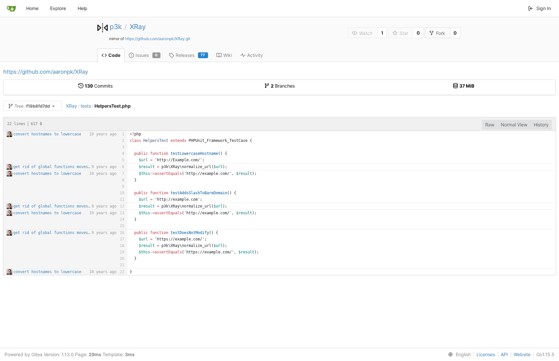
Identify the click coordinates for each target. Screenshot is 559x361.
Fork (440, 33)
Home (32, 8)
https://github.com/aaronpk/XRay (45, 72)
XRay (138, 27)
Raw (489, 124)
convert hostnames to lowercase (47, 134)
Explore (58, 8)
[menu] (458, 354)
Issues (147, 55)
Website (522, 354)
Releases (190, 55)
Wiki (227, 55)
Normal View (514, 124)
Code (114, 55)
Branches (283, 86)
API (504, 354)
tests (86, 106)
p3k (116, 27)
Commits (99, 86)
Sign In (543, 8)
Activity (255, 55)
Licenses (486, 354)
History (541, 124)
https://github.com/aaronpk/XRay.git (157, 38)
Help (82, 8)
